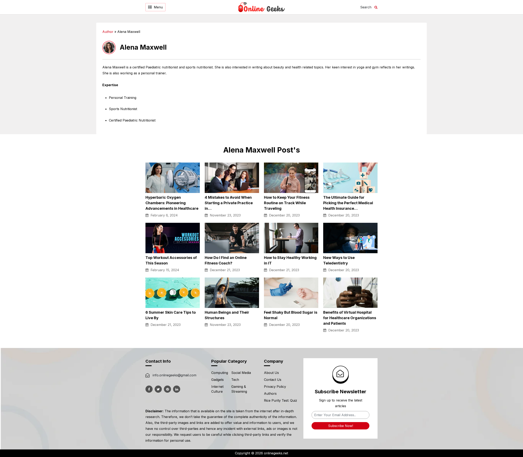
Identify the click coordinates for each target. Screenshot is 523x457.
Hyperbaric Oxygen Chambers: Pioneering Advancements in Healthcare (171, 203)
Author (107, 32)
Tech (235, 380)
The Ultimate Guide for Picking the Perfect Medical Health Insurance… (348, 203)
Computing (219, 373)
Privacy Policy (275, 387)
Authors (270, 393)
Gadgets (217, 380)
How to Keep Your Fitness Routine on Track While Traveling (287, 203)
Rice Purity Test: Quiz (280, 400)
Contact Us (272, 380)
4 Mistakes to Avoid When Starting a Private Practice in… (229, 203)
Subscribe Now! (340, 426)
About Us (271, 373)
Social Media (241, 373)
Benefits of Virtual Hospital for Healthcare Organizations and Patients (349, 317)
